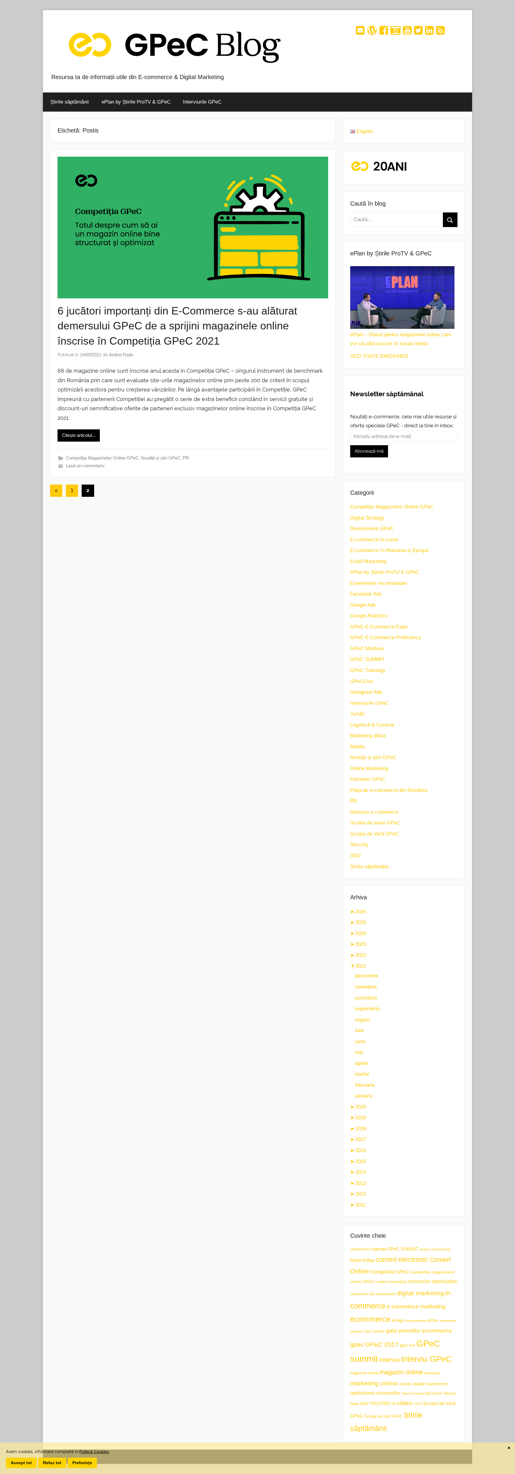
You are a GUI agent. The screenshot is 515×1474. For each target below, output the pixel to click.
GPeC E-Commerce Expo (378, 627)
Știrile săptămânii (69, 102)
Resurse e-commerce (374, 812)
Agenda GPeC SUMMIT (394, 1249)
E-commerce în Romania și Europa (389, 550)
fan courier (374, 1331)
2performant (360, 1249)
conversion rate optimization (373, 1294)
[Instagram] (395, 32)
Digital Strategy (367, 518)
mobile (405, 1384)
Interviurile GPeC (202, 102)
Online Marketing (369, 768)
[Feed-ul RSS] (440, 32)
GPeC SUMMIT (367, 659)
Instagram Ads (366, 692)
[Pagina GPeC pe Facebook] (383, 32)
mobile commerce (430, 1383)
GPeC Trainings (367, 670)
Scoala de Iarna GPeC (375, 823)
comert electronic (402, 1259)
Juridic (357, 714)
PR (186, 457)
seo (364, 1403)
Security (359, 844)
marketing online (374, 1383)
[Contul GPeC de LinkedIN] (429, 32)
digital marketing (420, 1293)
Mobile (357, 747)
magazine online (364, 1373)
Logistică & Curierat (372, 725)
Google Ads (363, 605)
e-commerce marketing (416, 1306)
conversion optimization (432, 1281)
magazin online (401, 1372)
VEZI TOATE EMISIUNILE (379, 356)
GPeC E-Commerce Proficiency (385, 637)
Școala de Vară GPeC (374, 834)
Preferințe (82, 1462)
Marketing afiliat (368, 735)
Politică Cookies (94, 1451)
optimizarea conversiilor (375, 1393)
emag (397, 1320)
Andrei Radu (121, 354)
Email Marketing (368, 561)
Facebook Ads (366, 594)
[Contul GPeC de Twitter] (418, 32)
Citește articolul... (78, 435)
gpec (357, 1344)
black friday (362, 1260)
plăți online (434, 1393)
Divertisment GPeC (371, 528)
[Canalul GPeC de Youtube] (407, 32)
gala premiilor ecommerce (419, 1330)
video (404, 1402)
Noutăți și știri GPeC (161, 457)
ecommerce (370, 1319)
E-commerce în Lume (374, 539)
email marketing (415, 1320)
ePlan (433, 1320)
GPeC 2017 (381, 1344)
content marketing (390, 1281)
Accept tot (21, 1462)
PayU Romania (413, 1393)
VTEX (417, 1404)
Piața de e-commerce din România (388, 790)
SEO (355, 855)
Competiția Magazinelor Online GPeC (102, 457)
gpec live (407, 1345)
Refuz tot (52, 1462)
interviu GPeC (426, 1359)
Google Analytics (369, 616)
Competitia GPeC (389, 1272)
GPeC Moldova (367, 648)
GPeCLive (361, 681)
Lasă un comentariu (85, 465)
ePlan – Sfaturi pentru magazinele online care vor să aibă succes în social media (400, 339)
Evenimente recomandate (378, 583)
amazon (425, 1249)
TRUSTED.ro (382, 1403)
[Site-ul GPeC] (372, 32)
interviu (389, 1359)
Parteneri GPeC (367, 779)
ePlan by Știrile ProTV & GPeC (136, 102)
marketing (432, 1373)
